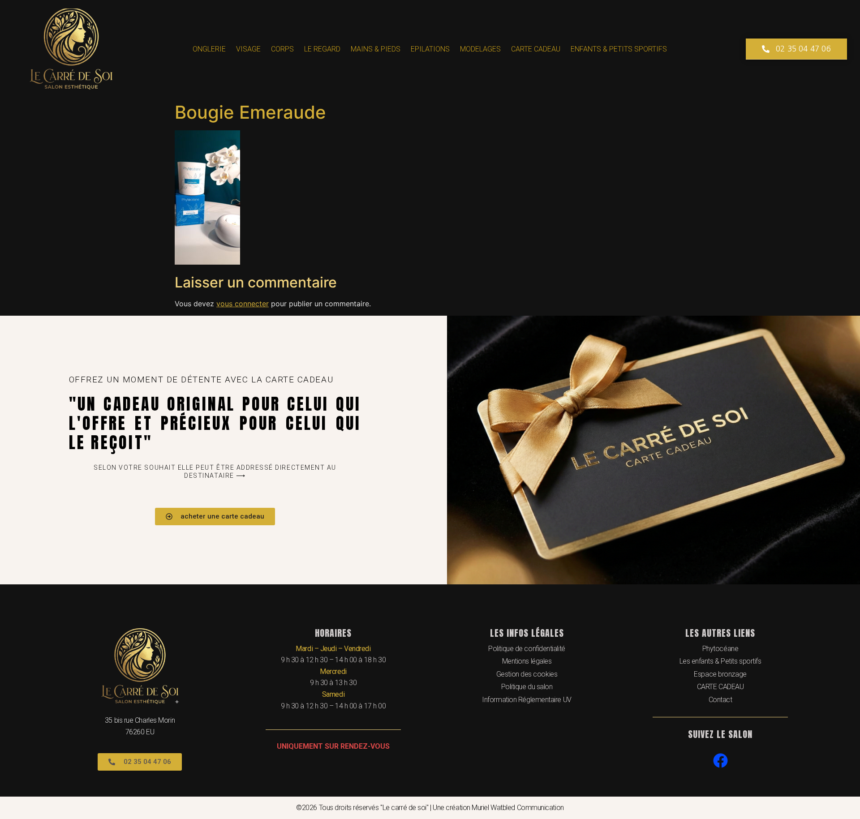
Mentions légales (527, 661)
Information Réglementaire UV (526, 699)
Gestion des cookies (526, 674)
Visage (248, 49)
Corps (282, 49)
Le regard (322, 49)
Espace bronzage (720, 674)
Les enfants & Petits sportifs (720, 661)
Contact (720, 699)
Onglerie (209, 49)
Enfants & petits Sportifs (619, 49)
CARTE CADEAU (535, 49)
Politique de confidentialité (526, 648)
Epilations (430, 49)
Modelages (480, 49)
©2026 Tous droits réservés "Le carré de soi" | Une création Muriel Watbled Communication (429, 807)
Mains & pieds (375, 49)
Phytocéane (720, 648)
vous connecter (242, 303)
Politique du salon (527, 686)
